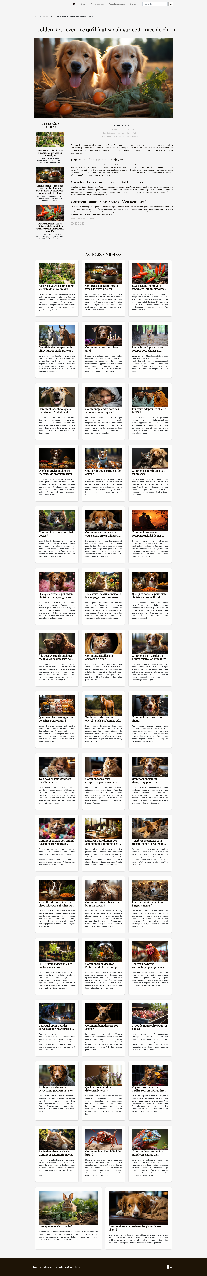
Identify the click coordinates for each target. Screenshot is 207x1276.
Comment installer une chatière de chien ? (99, 657)
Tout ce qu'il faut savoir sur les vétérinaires (55, 780)
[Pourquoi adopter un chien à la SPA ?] (150, 397)
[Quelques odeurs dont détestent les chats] (103, 1075)
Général (133, 4)
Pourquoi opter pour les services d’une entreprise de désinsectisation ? (56, 1029)
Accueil (36, 17)
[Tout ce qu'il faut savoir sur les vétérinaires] (57, 767)
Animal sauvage (97, 4)
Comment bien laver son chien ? (147, 718)
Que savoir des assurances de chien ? (103, 472)
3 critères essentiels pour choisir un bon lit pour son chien (148, 844)
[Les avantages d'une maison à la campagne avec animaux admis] (103, 582)
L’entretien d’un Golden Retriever (121, 130)
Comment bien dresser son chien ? (101, 1027)
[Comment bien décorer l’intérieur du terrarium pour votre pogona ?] (103, 952)
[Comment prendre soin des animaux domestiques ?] (103, 397)
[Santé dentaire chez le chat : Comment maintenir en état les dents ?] (57, 1139)
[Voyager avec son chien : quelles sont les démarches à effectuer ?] (150, 1075)
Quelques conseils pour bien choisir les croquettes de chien (149, 597)
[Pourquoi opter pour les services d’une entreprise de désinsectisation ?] (57, 1013)
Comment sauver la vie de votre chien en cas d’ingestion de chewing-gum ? (103, 535)
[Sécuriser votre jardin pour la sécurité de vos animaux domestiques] (50, 139)
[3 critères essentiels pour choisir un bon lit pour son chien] (150, 828)
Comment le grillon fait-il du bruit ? (103, 1152)
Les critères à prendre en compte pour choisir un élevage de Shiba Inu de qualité (147, 352)
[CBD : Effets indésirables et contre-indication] (57, 952)
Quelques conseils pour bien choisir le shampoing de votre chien (56, 597)
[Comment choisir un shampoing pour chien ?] (150, 767)
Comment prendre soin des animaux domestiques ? (102, 410)
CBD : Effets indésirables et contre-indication (55, 965)
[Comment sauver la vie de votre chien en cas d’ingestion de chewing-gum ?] (103, 520)
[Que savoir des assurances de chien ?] (103, 458)
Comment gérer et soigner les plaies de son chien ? (135, 1227)
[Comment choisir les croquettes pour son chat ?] (103, 767)
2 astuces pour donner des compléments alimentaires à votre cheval (102, 844)
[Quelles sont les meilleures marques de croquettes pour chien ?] (57, 458)
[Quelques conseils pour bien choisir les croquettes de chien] (150, 582)
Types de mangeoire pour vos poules (150, 1027)
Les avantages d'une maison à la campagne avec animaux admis (103, 597)
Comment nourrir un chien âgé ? (101, 348)
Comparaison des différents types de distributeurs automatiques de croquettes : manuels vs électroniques (50, 189)
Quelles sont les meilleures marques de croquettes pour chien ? (56, 474)
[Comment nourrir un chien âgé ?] (103, 335)
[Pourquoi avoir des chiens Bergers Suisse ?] (150, 890)
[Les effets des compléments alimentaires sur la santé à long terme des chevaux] (57, 335)
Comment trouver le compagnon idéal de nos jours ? (147, 535)
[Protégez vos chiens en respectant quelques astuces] (57, 1075)
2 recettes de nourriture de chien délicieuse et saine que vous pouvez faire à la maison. (57, 905)
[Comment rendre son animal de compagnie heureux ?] (57, 828)
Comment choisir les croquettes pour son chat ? (101, 780)
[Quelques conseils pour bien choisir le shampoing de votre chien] (57, 582)
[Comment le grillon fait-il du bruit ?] (103, 1139)
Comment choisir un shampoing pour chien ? (146, 780)
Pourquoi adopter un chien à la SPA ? (149, 410)
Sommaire (122, 125)
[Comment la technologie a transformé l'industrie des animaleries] (57, 397)
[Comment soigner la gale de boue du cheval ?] (103, 890)
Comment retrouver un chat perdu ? (56, 533)
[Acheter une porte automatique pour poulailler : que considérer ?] (150, 952)
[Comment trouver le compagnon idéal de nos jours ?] (150, 520)
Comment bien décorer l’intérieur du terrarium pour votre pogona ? (103, 967)
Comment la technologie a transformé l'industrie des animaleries (55, 412)
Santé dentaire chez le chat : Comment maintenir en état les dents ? (56, 1154)
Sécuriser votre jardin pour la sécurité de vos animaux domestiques (50, 153)
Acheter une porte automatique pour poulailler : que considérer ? (149, 967)
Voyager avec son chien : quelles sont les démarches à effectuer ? (149, 1090)
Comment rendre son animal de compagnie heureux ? (56, 842)
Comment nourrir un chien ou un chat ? (148, 472)
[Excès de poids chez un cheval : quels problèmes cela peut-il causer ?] (103, 705)
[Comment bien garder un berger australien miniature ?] (150, 643)
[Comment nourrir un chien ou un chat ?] (150, 458)
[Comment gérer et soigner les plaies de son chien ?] (138, 1207)
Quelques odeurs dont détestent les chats (98, 1088)
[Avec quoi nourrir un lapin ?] (68, 1207)
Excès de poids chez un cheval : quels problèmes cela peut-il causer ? (103, 720)
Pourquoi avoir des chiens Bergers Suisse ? (147, 903)
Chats (83, 4)
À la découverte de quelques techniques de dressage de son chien (55, 659)
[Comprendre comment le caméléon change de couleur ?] (150, 1139)
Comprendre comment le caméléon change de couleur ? (147, 1154)
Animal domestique (117, 4)
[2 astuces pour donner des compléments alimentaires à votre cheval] (103, 828)
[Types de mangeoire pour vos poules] (150, 1013)
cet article (143, 165)
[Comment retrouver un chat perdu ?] (57, 520)
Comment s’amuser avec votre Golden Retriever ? (121, 136)
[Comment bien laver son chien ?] (150, 705)
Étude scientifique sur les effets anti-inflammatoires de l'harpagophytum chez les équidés (50, 227)
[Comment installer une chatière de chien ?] (103, 643)
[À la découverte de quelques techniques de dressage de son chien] (57, 643)
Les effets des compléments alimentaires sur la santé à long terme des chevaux (55, 350)
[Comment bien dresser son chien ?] (103, 1013)
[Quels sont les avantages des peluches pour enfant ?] (57, 705)
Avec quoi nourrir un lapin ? (56, 1226)
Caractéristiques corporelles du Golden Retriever (121, 133)
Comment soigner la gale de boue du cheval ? (102, 903)
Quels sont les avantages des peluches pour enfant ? (56, 718)
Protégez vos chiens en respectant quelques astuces (56, 1088)
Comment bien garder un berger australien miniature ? (150, 657)
